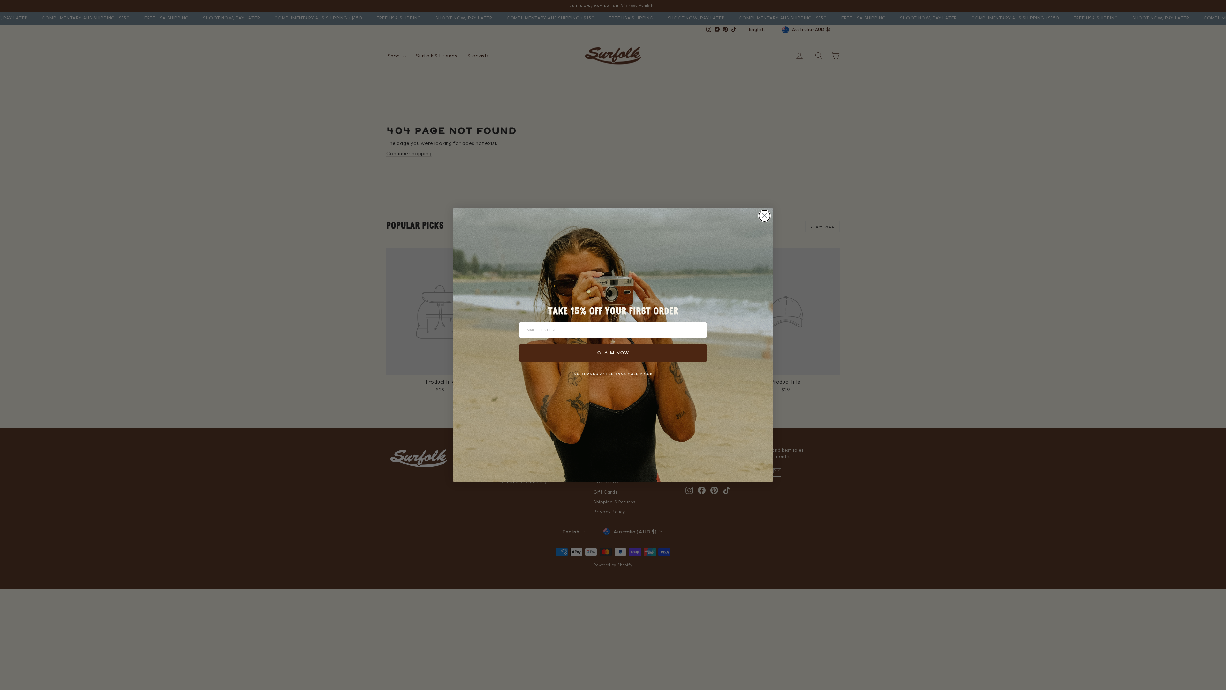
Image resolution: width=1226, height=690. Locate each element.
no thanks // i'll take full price (613, 374)
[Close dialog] (764, 215)
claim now (613, 352)
